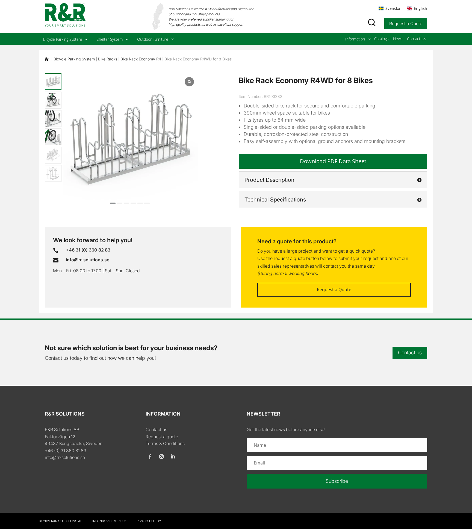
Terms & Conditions (165, 443)
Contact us (410, 352)
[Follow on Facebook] (150, 456)
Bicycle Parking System (74, 59)
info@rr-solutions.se (65, 457)
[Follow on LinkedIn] (173, 456)
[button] (113, 203)
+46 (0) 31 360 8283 (65, 450)
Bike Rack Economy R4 (140, 59)
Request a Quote (405, 23)
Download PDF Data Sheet (333, 161)
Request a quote (162, 436)
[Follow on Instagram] (161, 456)
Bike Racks (107, 59)
